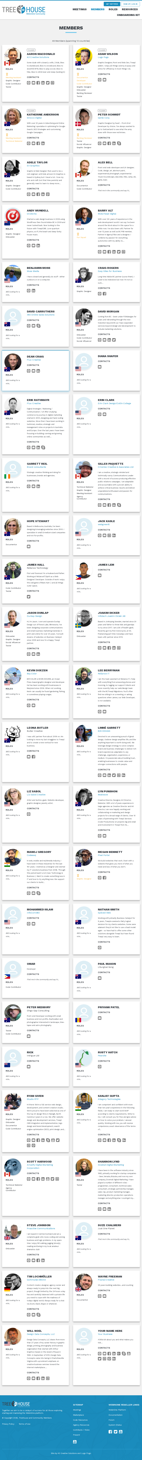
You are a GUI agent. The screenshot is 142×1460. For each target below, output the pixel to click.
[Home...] (23, 10)
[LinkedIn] (43, 83)
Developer (81, 80)
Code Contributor (13, 84)
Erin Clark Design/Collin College (114, 403)
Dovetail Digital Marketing (111, 1164)
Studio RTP (33, 1099)
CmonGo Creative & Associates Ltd (115, 467)
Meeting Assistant (13, 77)
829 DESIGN (104, 731)
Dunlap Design (34, 616)
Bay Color (32, 673)
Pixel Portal (104, 855)
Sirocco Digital (34, 117)
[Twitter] (48, 83)
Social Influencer (84, 144)
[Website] (29, 83)
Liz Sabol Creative (36, 794)
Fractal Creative (106, 1279)
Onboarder (81, 90)
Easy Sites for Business (110, 271)
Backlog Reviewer (84, 93)
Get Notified (112, 4)
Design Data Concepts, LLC (41, 1334)
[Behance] (114, 536)
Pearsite (102, 1055)
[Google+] (119, 1354)
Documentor (82, 77)
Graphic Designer (13, 80)
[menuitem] (79, 9)
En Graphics (33, 165)
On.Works (31, 213)
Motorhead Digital (107, 213)
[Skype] (119, 144)
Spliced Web (104, 912)
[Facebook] (38, 83)
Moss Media (33, 271)
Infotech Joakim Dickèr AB (111, 616)
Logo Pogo (103, 57)
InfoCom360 (33, 912)
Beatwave (103, 794)
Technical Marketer (14, 141)
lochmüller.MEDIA (36, 1279)
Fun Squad (81, 237)
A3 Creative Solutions (38, 57)
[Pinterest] (48, 194)
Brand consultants (36, 467)
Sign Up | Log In (130, 4)
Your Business (105, 1334)
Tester (8, 87)
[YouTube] (53, 1140)
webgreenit (104, 524)
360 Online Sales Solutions (40, 314)
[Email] (34, 83)
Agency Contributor (82, 497)
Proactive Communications (41, 1228)
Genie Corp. (104, 117)
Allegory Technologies (109, 1099)
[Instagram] (53, 83)
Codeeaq (31, 855)
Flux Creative (34, 359)
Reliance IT (103, 673)
